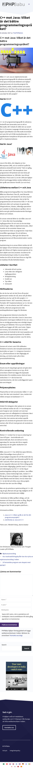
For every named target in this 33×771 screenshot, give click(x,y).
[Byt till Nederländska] (10, 764)
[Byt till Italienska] (29, 764)
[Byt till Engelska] (13, 764)
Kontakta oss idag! (16, 635)
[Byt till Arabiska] (3, 764)
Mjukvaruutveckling (9, 554)
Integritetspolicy (15, 751)
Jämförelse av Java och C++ (14, 520)
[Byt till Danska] (6, 764)
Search (4, 645)
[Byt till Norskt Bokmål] (18, 766)
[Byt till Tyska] (23, 764)
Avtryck (5, 751)
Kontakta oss (9, 727)
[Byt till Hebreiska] (26, 764)
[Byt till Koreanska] (14, 766)
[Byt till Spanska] (21, 766)
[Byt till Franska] (19, 764)
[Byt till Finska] (16, 764)
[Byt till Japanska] (11, 766)
